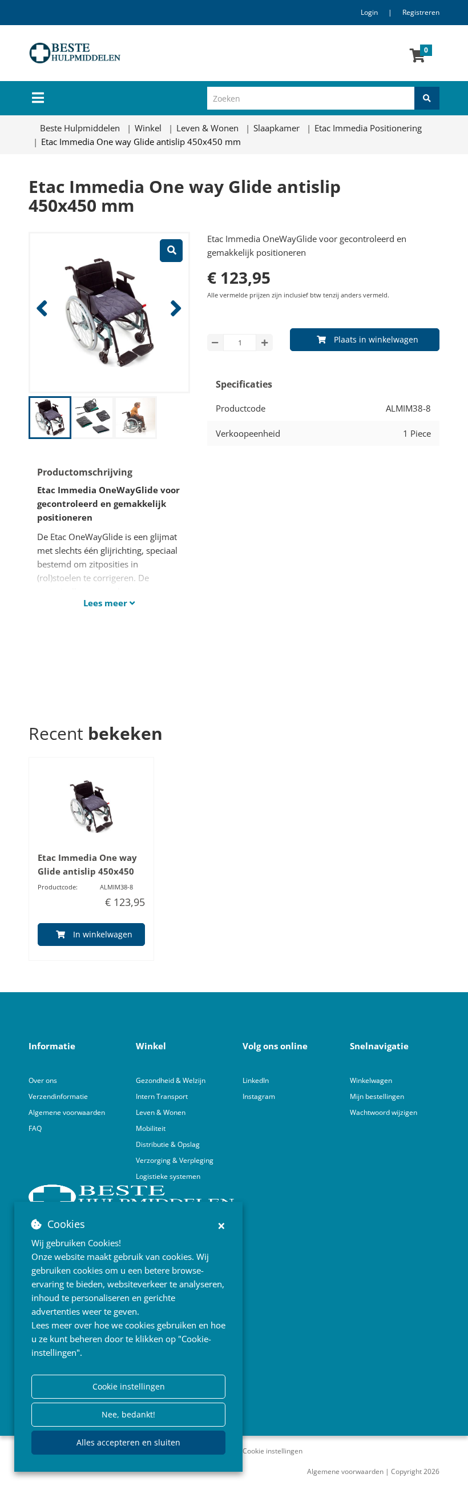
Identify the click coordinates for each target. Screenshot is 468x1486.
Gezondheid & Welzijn (170, 1080)
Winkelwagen (371, 1080)
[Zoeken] (426, 98)
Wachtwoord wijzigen (383, 1112)
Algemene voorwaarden (67, 1112)
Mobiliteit (151, 1128)
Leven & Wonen (160, 1112)
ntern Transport (163, 1096)
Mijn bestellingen (377, 1096)
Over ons (43, 1080)
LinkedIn (256, 1080)
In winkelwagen (102, 934)
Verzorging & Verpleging (174, 1160)
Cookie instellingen (128, 1386)
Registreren (420, 12)
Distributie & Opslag (168, 1144)
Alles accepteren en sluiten (128, 1442)
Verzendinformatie (58, 1096)
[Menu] (38, 97)
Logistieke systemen (168, 1176)
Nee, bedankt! (128, 1414)
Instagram (260, 1096)
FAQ (35, 1128)
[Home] (145, 53)
